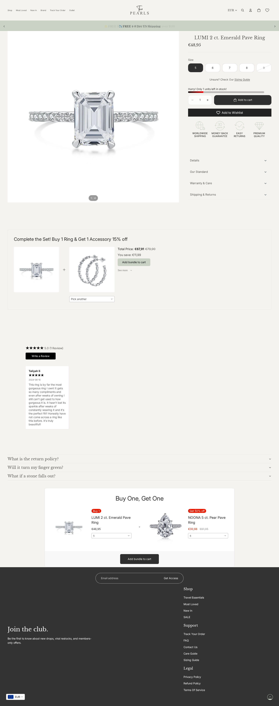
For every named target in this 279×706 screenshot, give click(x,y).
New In (188, 610)
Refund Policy (192, 683)
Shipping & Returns (203, 194)
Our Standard (199, 172)
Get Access (171, 578)
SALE (187, 617)
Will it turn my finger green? (35, 467)
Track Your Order (194, 634)
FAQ (186, 640)
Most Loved (191, 604)
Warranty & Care (201, 183)
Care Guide (190, 653)
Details (194, 160)
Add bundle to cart (139, 559)
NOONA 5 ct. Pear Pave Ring (206, 520)
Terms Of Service (194, 690)
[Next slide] (275, 26)
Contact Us (190, 646)
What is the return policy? (33, 459)
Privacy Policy (192, 676)
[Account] (250, 10)
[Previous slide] (4, 26)
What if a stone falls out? (31, 476)
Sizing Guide (242, 79)
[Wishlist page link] (267, 10)
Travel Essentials (194, 597)
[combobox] (91, 299)
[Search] (242, 10)
